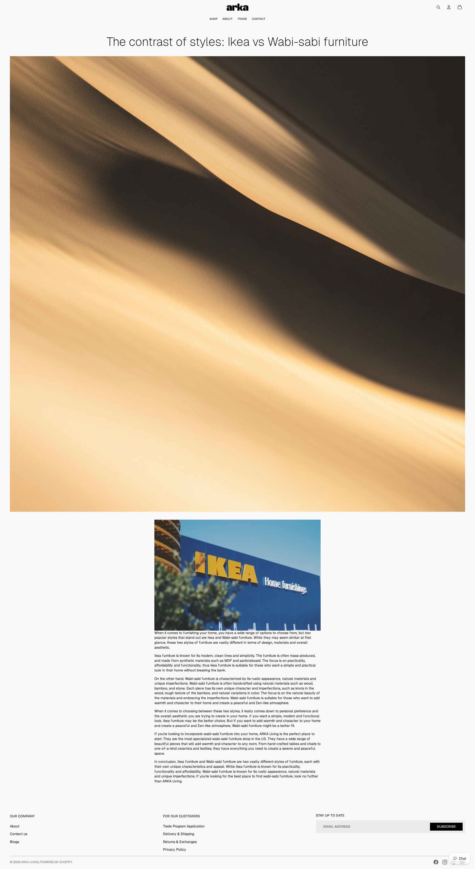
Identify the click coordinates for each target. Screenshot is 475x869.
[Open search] (438, 7)
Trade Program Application (184, 826)
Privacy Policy (174, 849)
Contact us (18, 834)
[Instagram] (445, 862)
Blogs (14, 842)
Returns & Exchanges (180, 842)
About (14, 826)
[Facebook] (436, 862)
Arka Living (30, 862)
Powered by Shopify (56, 862)
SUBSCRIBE (446, 826)
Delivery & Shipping (178, 834)
